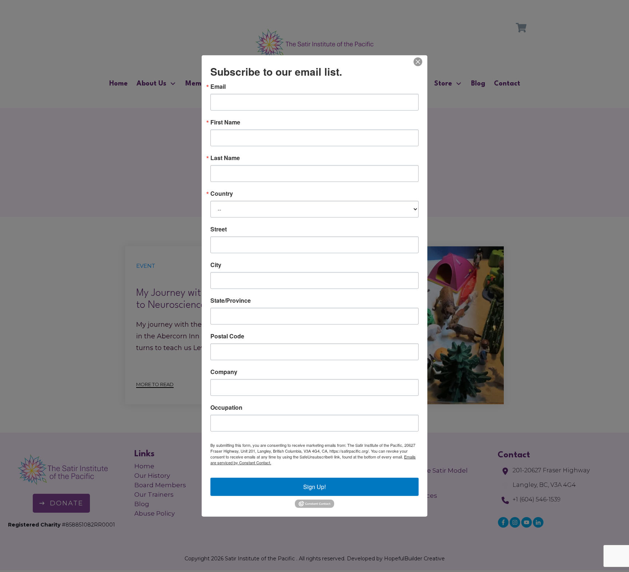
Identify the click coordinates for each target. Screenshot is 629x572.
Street (218, 229)
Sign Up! (314, 486)
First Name (225, 122)
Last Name (225, 158)
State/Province (230, 300)
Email (218, 87)
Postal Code (227, 336)
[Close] (418, 61)
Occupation (226, 407)
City (215, 265)
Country (221, 193)
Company (223, 372)
